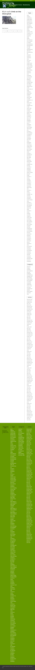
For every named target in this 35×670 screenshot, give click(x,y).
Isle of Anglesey (30, 270)
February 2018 (29, 332)
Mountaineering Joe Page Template (29, 47)
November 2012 (30, 415)
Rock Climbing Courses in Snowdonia (29, 71)
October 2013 (29, 399)
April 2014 (29, 391)
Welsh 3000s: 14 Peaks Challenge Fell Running (13, 567)
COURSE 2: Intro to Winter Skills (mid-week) (13, 555)
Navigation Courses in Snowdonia (29, 56)
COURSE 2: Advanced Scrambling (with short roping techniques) (13, 545)
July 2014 (28, 387)
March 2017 (29, 340)
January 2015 (29, 377)
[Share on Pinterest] (11, 31)
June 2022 (29, 311)
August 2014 (29, 385)
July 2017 (28, 337)
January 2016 (29, 361)
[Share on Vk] (17, 31)
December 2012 (30, 414)
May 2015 (28, 497)
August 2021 (29, 313)
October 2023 (29, 302)
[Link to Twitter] (30, 0)
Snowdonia (29, 283)
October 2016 (29, 347)
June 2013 (29, 406)
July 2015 (28, 369)
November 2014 (30, 380)
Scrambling (29, 281)
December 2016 (30, 344)
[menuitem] (4, 4)
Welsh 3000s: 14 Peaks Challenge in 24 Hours (13, 510)
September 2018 (29, 453)
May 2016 (28, 355)
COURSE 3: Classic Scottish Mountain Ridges (13, 575)
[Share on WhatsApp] (9, 31)
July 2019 (28, 445)
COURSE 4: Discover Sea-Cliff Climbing (29, 204)
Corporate (28, 269)
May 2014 (28, 389)
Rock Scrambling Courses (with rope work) (13, 489)
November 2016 (30, 346)
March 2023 (29, 305)
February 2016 (29, 359)
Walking (19, 452)
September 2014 (29, 508)
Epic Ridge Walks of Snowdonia (29, 159)
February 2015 (29, 376)
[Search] (12, 11)
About (28, 15)
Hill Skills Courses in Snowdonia (29, 256)
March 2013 (29, 410)
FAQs (28, 37)
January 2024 (28, 430)
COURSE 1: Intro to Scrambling (29, 123)
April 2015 (29, 373)
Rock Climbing (29, 280)
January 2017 (29, 343)
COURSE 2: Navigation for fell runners (29, 155)
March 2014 (29, 392)
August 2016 (29, 351)
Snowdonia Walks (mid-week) (29, 208)
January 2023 (29, 307)
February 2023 (29, 306)
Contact (28, 30)
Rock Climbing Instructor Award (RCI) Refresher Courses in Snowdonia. (13, 635)
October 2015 (29, 363)
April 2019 (29, 318)
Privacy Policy (29, 64)
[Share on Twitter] (5, 31)
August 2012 (29, 417)
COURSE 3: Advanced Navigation (29, 168)
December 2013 (30, 396)
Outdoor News (29, 63)
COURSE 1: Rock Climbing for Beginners (29, 133)
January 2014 (29, 395)
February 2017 (29, 470)
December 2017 (30, 333)
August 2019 (29, 314)
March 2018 (28, 459)
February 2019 (29, 320)
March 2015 (29, 374)
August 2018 (29, 326)
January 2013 (28, 535)
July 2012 (28, 418)
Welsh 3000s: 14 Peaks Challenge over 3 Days (13, 514)
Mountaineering (13, 457)
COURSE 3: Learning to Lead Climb (29, 183)
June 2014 (29, 388)
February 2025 (29, 299)
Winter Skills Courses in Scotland (29, 109)
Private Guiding (29, 279)
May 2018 (28, 328)
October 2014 (29, 381)
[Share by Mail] (21, 31)
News (28, 59)
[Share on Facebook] (3, 31)
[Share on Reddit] (19, 31)
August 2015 (29, 367)
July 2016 (28, 352)
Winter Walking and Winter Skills (29, 293)
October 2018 (29, 322)
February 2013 (29, 411)
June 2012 (29, 419)
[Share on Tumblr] (15, 31)
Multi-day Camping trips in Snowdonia (29, 228)
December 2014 (30, 378)
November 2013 (29, 522)
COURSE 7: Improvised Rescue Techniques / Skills (29, 242)
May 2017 (28, 339)
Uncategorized (29, 288)
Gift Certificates (29, 39)
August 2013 (29, 403)
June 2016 (29, 354)
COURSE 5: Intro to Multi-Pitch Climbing (29, 220)
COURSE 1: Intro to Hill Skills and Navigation (13, 526)
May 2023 (28, 303)
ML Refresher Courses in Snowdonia (29, 247)
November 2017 (30, 335)
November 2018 (30, 321)
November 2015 (30, 362)
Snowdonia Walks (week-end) (29, 187)
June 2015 (29, 370)
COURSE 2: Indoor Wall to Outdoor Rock (29, 145)
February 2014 (29, 393)
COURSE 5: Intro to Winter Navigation (29, 224)
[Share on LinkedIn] (13, 31)
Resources (29, 68)
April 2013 (29, 408)
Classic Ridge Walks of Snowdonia (29, 114)
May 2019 (28, 317)
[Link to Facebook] (32, 0)
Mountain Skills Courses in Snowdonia (29, 260)
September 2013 (29, 524)
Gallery (28, 38)
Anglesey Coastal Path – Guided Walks (29, 18)
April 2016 (28, 483)
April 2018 (29, 329)
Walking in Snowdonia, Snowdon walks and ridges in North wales (30, 82)
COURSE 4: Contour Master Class (29, 200)
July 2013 (28, 404)
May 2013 (28, 407)
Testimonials (29, 284)
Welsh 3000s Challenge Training (29, 94)
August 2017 (29, 336)
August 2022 (29, 310)
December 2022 (30, 309)
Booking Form (29, 20)
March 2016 (29, 358)
